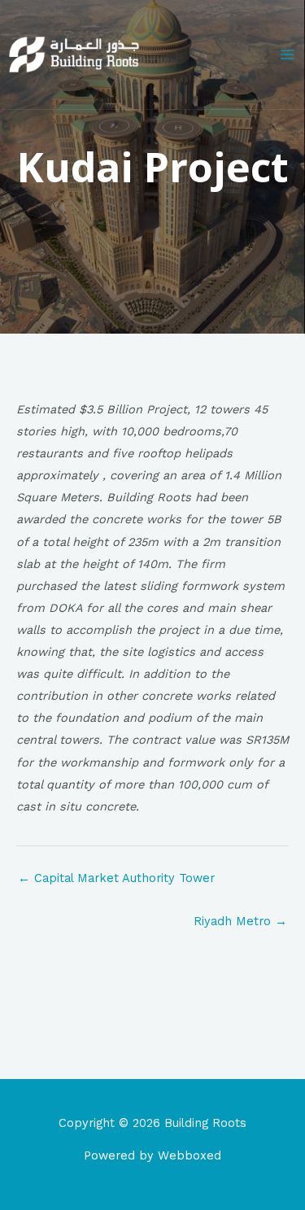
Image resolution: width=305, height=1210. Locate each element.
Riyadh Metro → (240, 921)
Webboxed (189, 1155)
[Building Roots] (74, 54)
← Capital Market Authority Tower (116, 878)
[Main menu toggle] (287, 54)
